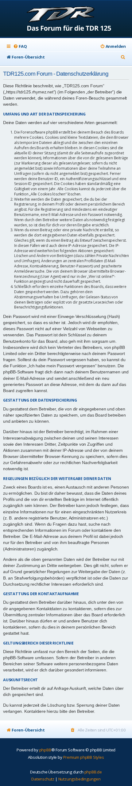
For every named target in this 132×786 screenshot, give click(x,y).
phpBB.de (93, 772)
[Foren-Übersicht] (66, 19)
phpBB (45, 750)
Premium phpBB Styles (83, 757)
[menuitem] (20, 46)
